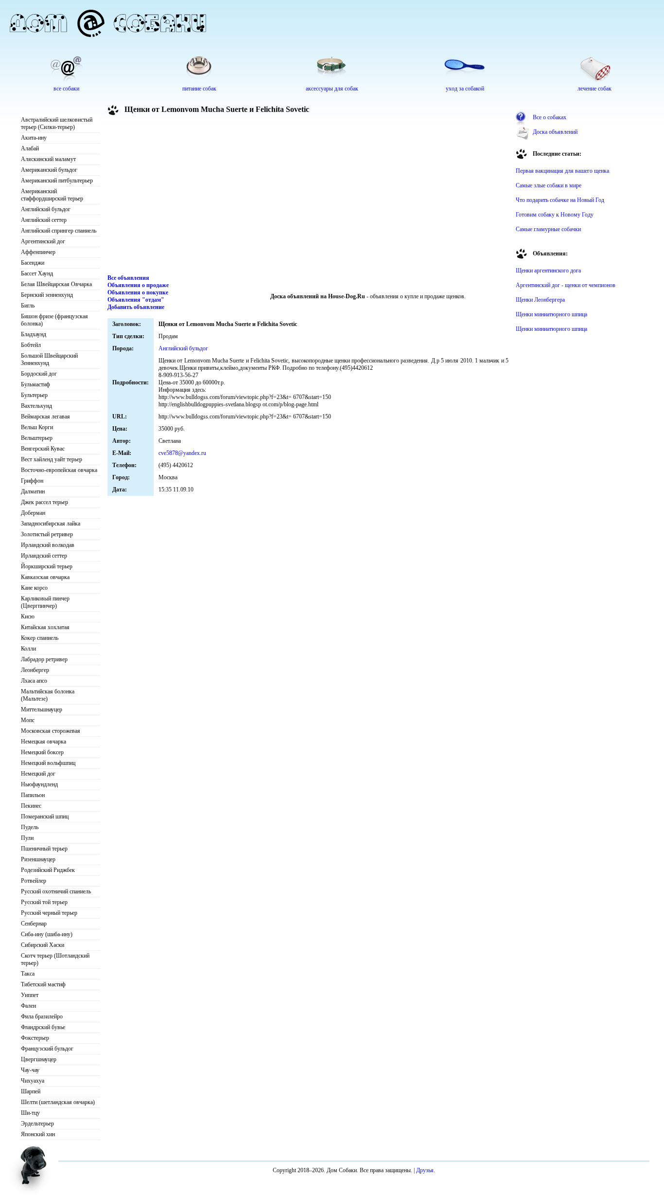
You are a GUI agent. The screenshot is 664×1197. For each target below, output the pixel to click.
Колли (28, 648)
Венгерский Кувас (43, 448)
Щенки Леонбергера (540, 299)
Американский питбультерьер (57, 180)
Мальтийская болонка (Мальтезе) (47, 695)
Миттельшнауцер (41, 709)
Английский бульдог (45, 209)
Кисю (28, 616)
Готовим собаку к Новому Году (555, 214)
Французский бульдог (47, 1048)
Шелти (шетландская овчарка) (58, 1102)
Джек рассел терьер (44, 502)
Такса (28, 973)
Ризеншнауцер (38, 859)
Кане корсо (34, 587)
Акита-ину (34, 137)
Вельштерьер (36, 438)
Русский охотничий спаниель (56, 891)
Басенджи (32, 262)
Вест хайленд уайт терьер (51, 459)
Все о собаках (549, 117)
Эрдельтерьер (37, 1123)
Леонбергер (35, 670)
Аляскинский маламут (48, 159)
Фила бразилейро (42, 1016)
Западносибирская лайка (50, 523)
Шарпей (30, 1091)
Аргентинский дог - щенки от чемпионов (565, 285)
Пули (27, 837)
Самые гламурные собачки (548, 229)
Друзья (425, 1170)
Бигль (28, 305)
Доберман (33, 512)
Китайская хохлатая (45, 627)
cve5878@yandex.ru (182, 453)
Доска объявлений (555, 131)
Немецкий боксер (42, 752)
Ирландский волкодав (47, 545)
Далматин (33, 491)
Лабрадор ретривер (44, 659)
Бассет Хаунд (37, 273)
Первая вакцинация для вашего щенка (562, 170)
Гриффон (32, 480)
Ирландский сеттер (44, 555)
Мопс (28, 720)
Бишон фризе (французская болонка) (54, 320)
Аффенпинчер (38, 252)
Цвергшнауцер (38, 1059)
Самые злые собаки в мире (548, 185)
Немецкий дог (38, 773)
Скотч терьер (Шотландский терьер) (55, 959)
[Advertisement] (308, 196)
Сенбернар (34, 923)
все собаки (66, 88)
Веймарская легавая (45, 416)
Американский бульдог (49, 169)
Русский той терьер (44, 902)
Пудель (29, 827)
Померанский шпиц (45, 816)
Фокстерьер (35, 1037)
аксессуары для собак (332, 88)
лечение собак (594, 88)
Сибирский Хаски (42, 945)
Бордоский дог (39, 373)
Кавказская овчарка (45, 577)
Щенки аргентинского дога (548, 270)
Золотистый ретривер (47, 534)
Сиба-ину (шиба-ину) (46, 934)
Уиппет (29, 995)
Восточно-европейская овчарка (59, 470)
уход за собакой (465, 88)
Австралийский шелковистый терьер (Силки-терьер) (56, 123)
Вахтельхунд (36, 405)
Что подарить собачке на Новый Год (560, 200)
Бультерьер (34, 395)
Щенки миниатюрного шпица (551, 314)
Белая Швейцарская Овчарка (56, 284)
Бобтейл (31, 345)
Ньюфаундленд (39, 784)
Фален (28, 1005)
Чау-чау (30, 1070)
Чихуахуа (32, 1080)
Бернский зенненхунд (47, 294)
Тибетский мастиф (43, 984)
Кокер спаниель (39, 638)
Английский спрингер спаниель (58, 230)
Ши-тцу (30, 1112)
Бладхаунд (33, 334)
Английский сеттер (44, 220)
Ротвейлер (33, 880)
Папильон (33, 795)
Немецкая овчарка (43, 741)
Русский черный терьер (49, 912)
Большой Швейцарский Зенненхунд (49, 359)
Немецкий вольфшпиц (48, 763)
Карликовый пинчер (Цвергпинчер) (45, 602)
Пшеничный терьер (44, 848)
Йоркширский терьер (46, 566)
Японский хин (38, 1134)
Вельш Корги (37, 427)
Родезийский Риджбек (48, 870)
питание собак (199, 88)
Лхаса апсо (34, 680)
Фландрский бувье (43, 1027)
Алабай (30, 148)
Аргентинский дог (43, 241)
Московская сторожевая (50, 730)
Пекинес (31, 805)
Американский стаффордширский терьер (52, 195)
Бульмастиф (35, 384)
